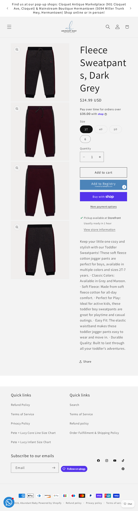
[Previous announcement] (7, 8)
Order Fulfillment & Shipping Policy (94, 433)
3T (86, 129)
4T (103, 130)
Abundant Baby (29, 502)
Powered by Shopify (50, 502)
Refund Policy (20, 405)
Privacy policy (94, 502)
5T (118, 130)
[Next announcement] (130, 8)
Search (74, 405)
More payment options (103, 206)
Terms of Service (22, 414)
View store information (99, 229)
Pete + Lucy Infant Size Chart (31, 442)
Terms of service (115, 502)
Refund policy (79, 423)
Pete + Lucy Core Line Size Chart (33, 433)
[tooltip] (124, 187)
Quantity (85, 148)
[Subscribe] (54, 468)
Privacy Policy (20, 423)
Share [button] (87, 361)
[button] (9, 27)
